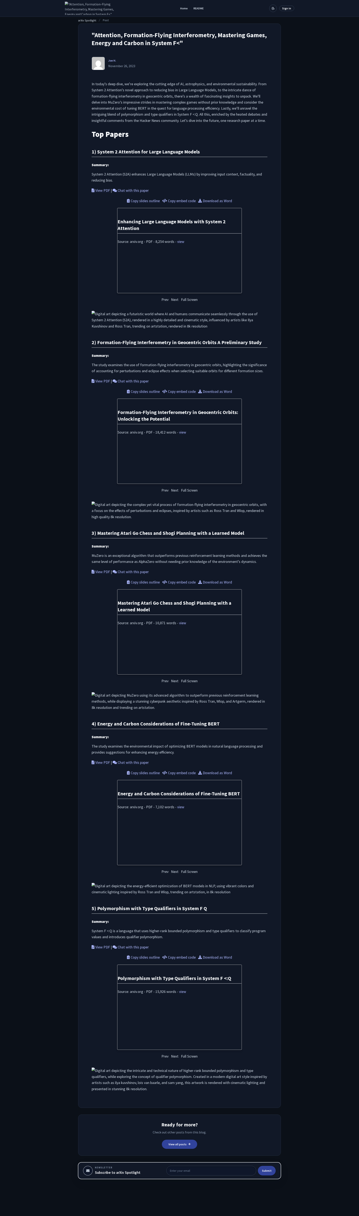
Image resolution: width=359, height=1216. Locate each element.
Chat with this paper (133, 190)
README (198, 8)
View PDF (102, 190)
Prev (164, 299)
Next (174, 299)
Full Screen (189, 299)
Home (184, 8)
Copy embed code (182, 200)
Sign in (286, 8)
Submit (267, 1171)
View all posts (177, 1144)
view (180, 241)
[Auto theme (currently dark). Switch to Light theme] (273, 8)
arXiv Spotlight (87, 20)
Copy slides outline (145, 200)
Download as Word (217, 200)
